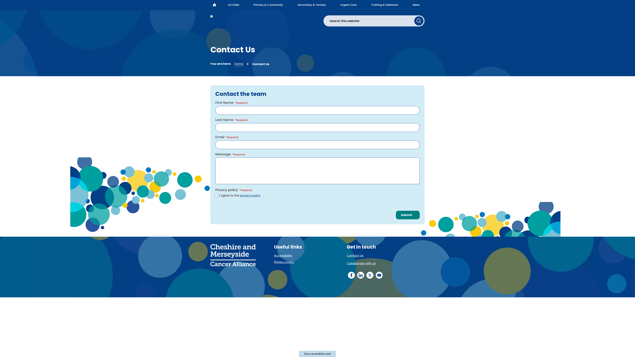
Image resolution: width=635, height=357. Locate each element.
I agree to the (239, 195)
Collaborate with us (361, 263)
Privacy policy (284, 262)
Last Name (224, 120)
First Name (224, 102)
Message (223, 154)
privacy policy (250, 195)
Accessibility (283, 256)
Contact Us (355, 256)
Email (219, 137)
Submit (406, 215)
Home (238, 64)
